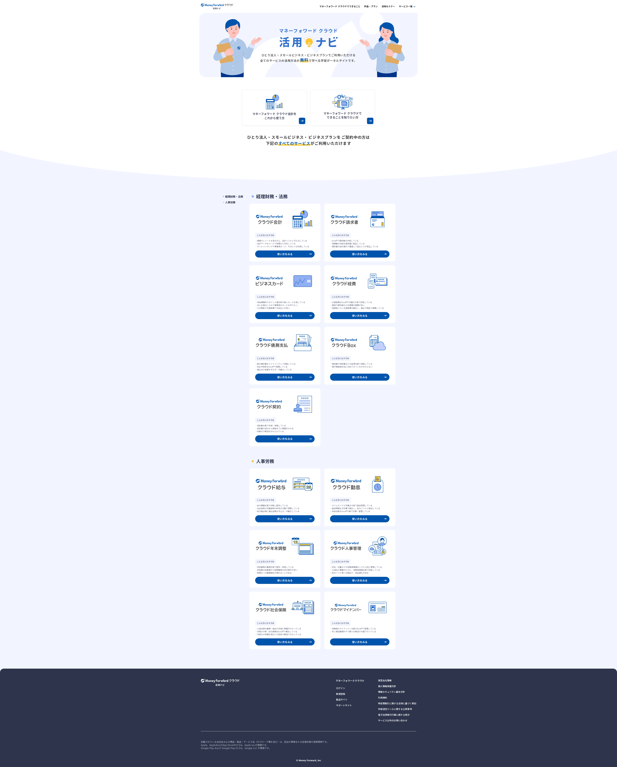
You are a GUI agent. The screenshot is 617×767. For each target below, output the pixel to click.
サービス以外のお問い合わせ (392, 720)
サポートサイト (344, 705)
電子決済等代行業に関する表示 (394, 714)
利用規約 (382, 697)
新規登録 (340, 693)
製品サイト (341, 699)
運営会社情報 (385, 680)
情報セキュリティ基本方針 (391, 691)
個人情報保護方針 (387, 686)
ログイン (340, 688)
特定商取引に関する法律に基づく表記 (397, 703)
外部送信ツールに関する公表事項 (395, 709)
